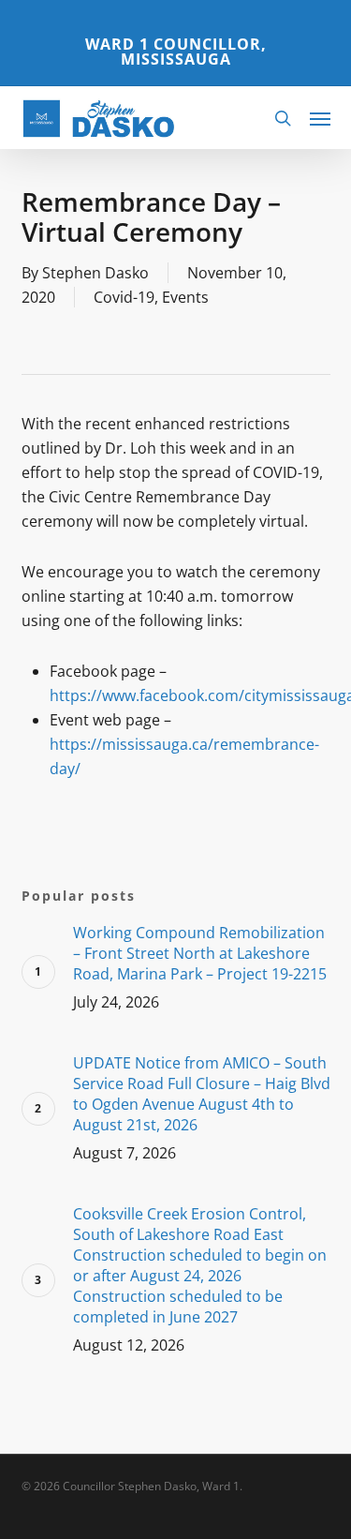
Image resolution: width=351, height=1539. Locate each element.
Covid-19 (124, 297)
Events (185, 297)
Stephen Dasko (95, 272)
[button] (320, 118)
